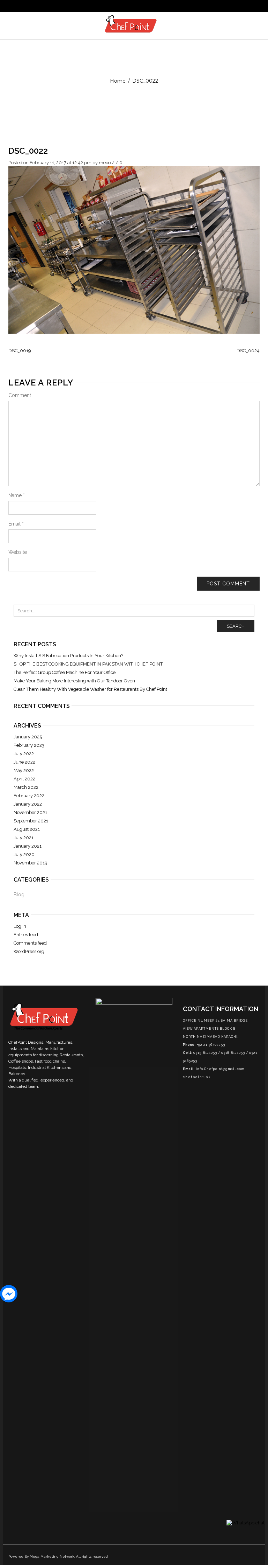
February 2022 (29, 795)
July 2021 (24, 837)
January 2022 (28, 804)
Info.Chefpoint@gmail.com (220, 1069)
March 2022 (26, 787)
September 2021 (31, 820)
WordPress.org (29, 951)
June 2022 (24, 762)
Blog (19, 894)
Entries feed (26, 934)
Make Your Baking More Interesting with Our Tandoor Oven (74, 680)
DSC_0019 (19, 350)
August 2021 (27, 829)
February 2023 (29, 745)
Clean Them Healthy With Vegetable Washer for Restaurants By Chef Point (90, 689)
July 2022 (24, 753)
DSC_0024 (248, 350)
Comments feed (30, 943)
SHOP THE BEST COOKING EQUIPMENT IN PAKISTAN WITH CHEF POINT (88, 664)
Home (118, 81)
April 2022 (24, 778)
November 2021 (30, 812)
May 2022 (24, 770)
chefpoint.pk (197, 1077)
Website (17, 552)
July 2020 (24, 854)
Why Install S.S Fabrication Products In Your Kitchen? (68, 655)
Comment (19, 395)
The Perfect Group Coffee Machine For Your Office (65, 672)
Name (16, 495)
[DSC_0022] (134, 249)
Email (16, 524)
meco (105, 162)
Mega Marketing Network (52, 1556)
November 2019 (30, 862)
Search (236, 626)
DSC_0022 (28, 151)
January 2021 (28, 846)
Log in (20, 926)
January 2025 (28, 736)
